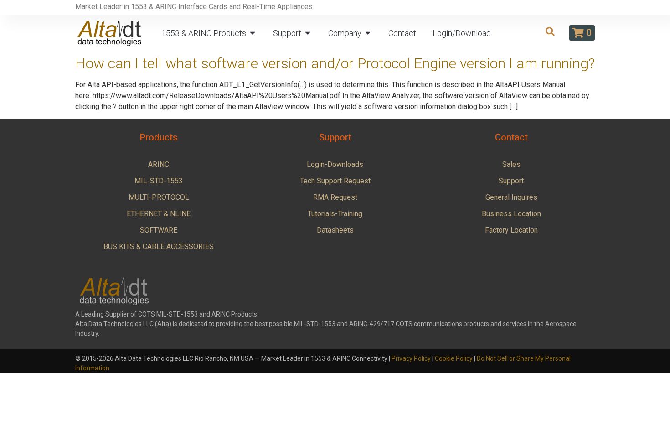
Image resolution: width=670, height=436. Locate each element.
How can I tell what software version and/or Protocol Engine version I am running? (335, 63)
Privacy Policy (411, 358)
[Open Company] (368, 33)
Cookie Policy (454, 358)
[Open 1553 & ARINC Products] (252, 33)
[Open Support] (308, 33)
